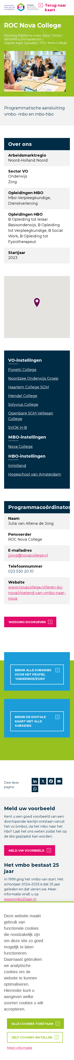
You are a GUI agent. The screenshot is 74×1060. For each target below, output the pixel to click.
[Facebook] (51, 782)
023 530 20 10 (21, 571)
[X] (43, 782)
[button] (36, 302)
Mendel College (22, 396)
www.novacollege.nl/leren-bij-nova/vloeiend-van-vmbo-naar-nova (37, 593)
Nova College (20, 446)
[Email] (59, 782)
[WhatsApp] (35, 789)
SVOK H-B (17, 427)
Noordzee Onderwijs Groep (33, 378)
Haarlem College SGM (28, 387)
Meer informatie (19, 1048)
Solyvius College (23, 404)
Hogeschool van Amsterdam (34, 474)
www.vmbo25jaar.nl (20, 899)
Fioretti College (22, 369)
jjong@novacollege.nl (28, 555)
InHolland (17, 465)
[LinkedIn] (35, 782)
